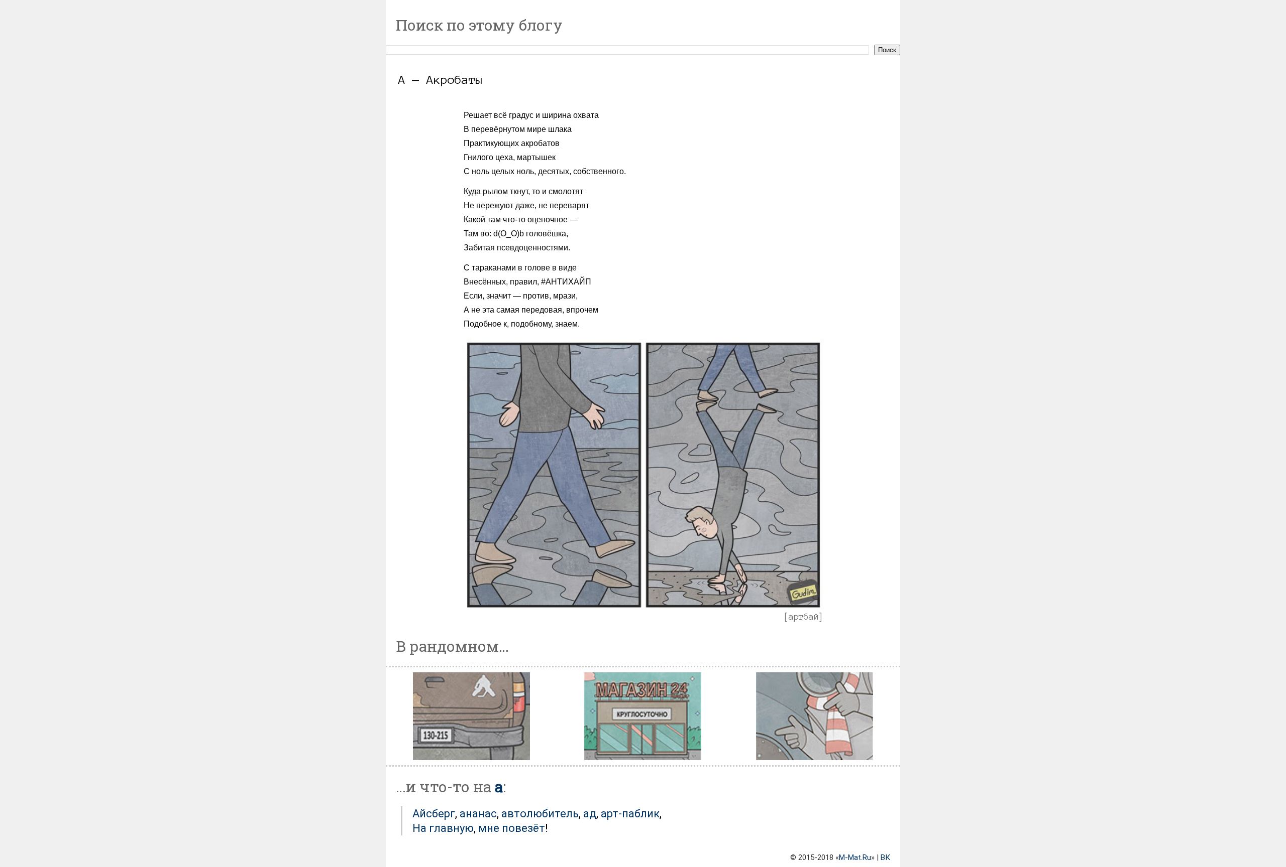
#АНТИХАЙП (566, 281)
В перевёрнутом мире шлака (518, 129)
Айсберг (433, 813)
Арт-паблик (630, 813)
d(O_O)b (508, 233)
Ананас (478, 813)
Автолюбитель (540, 813)
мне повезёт (511, 828)
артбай (804, 616)
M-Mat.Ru (855, 857)
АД (589, 813)
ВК (885, 857)
